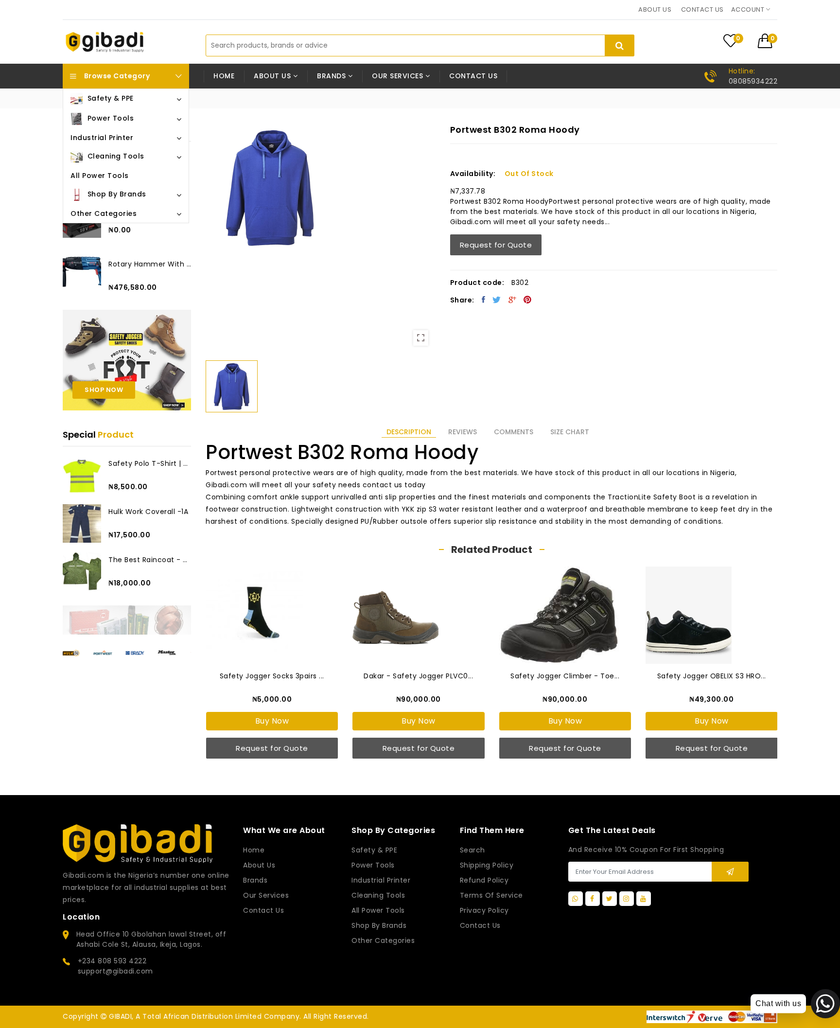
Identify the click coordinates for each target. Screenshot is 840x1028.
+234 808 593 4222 (112, 961)
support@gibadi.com (115, 971)
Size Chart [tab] (569, 432)
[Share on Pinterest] (528, 299)
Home (223, 76)
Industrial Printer (380, 880)
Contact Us (480, 925)
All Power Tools (378, 910)
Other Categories (383, 940)
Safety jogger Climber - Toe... (564, 676)
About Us (259, 865)
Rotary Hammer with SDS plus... (149, 264)
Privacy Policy (484, 910)
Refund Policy (484, 880)
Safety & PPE (374, 850)
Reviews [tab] (462, 432)
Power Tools (373, 865)
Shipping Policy (487, 865)
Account (748, 9)
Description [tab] (408, 432)
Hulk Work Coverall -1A (148, 511)
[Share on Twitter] (496, 299)
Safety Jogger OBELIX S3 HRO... (711, 676)
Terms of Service (491, 895)
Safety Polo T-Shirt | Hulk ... (149, 463)
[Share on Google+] (512, 299)
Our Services (266, 895)
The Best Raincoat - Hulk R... (149, 560)
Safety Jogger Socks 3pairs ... (272, 676)
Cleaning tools (378, 895)
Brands (255, 880)
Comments (513, 432)
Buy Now (272, 721)
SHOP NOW (104, 389)
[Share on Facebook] (484, 299)
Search (472, 850)
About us (654, 9)
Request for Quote (496, 245)
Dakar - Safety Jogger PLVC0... (418, 676)
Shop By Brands (378, 925)
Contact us (702, 9)
